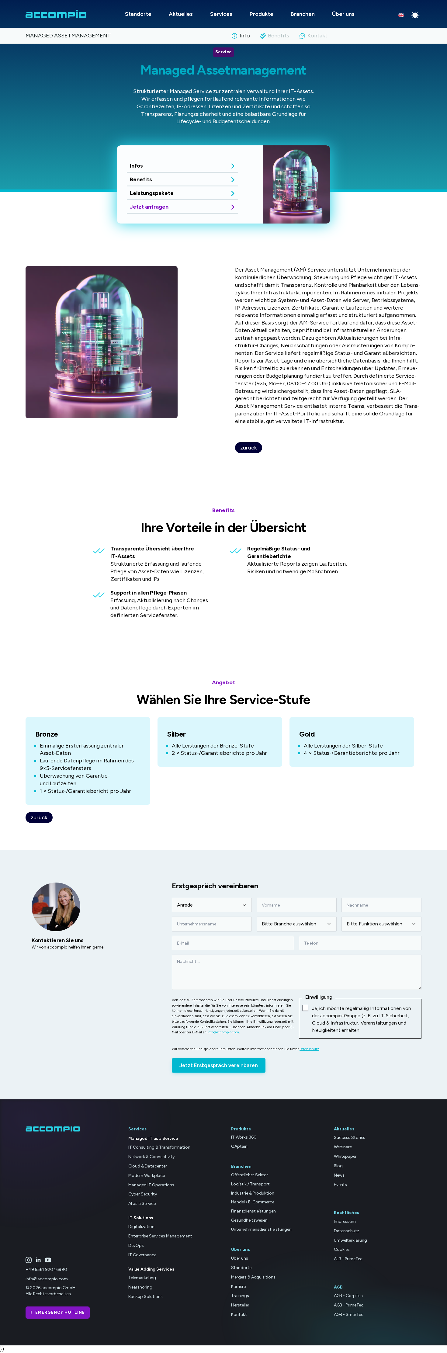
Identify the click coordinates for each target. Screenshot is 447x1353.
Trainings (240, 1295)
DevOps (136, 1245)
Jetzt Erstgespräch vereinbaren (218, 1065)
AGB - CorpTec (348, 1295)
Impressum (345, 1221)
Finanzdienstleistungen (253, 1211)
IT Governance (142, 1255)
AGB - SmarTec (348, 1314)
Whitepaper (345, 1156)
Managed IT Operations (151, 1185)
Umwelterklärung (350, 1240)
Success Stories (349, 1137)
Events (340, 1184)
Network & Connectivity (151, 1156)
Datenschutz (309, 1049)
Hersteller (240, 1305)
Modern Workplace (146, 1175)
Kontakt (239, 1314)
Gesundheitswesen (249, 1220)
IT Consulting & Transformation (159, 1147)
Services (221, 14)
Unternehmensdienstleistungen (261, 1229)
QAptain (239, 1146)
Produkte (261, 14)
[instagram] (29, 1260)
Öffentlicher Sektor (249, 1175)
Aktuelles (181, 14)
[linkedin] (38, 1260)
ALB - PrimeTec (348, 1258)
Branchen (303, 14)
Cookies (342, 1249)
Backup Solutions (145, 1296)
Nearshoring (140, 1287)
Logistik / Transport (250, 1184)
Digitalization (141, 1226)
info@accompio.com (223, 1032)
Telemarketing (142, 1277)
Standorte (138, 14)
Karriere (238, 1286)
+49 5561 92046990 (46, 1269)
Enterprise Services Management (160, 1236)
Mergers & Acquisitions (253, 1277)
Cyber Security (142, 1194)
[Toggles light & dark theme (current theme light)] (415, 15)
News (339, 1175)
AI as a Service (142, 1203)
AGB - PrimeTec (348, 1305)
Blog (338, 1165)
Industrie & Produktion (252, 1193)
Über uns (343, 14)
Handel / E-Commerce (252, 1202)
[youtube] (48, 1260)
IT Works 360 (244, 1137)
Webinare (343, 1147)
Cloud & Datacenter (147, 1166)
